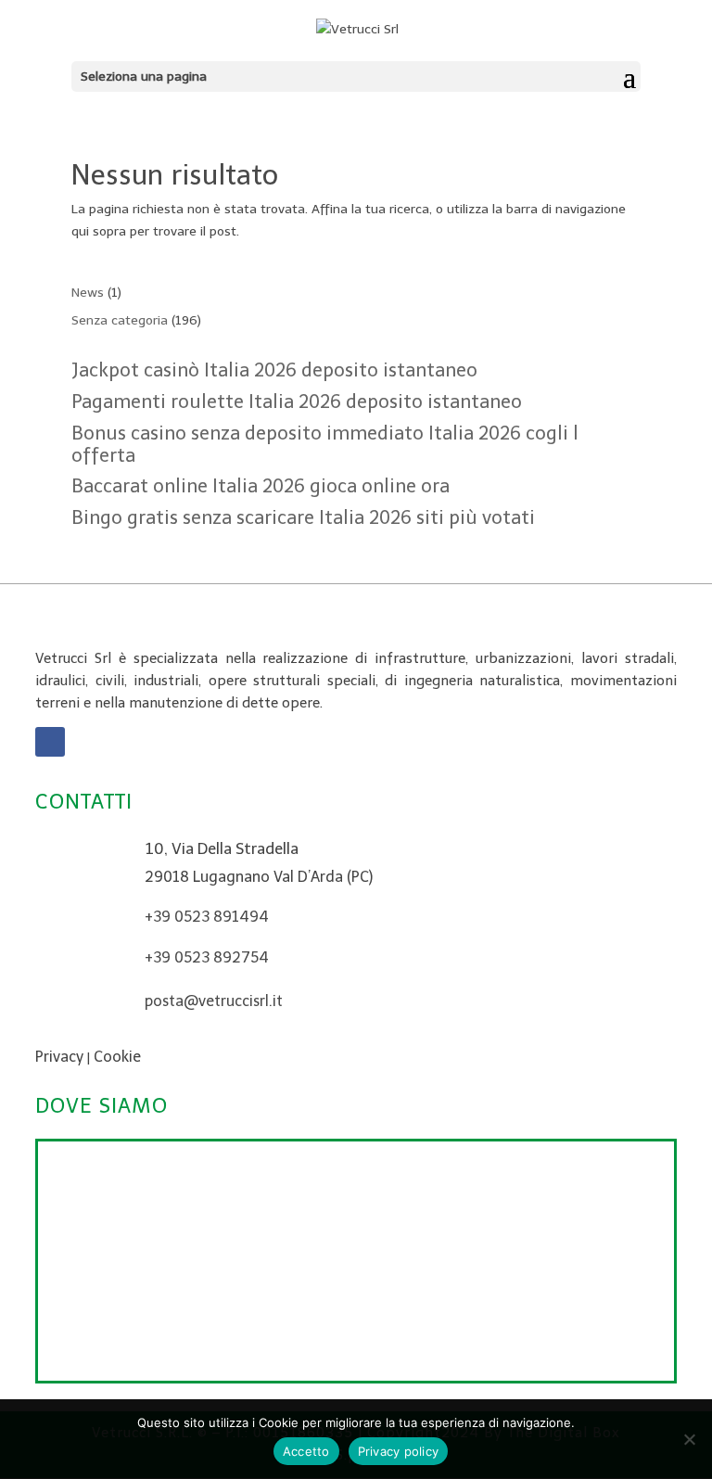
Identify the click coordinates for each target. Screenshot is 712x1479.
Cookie (117, 1056)
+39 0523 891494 (207, 916)
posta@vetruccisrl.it (214, 1001)
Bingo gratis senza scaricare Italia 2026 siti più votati (303, 517)
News (87, 292)
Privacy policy (398, 1451)
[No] (689, 1439)
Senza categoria (119, 320)
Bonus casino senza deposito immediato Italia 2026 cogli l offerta (324, 444)
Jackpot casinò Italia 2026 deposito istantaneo (274, 370)
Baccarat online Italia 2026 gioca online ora (260, 486)
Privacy (59, 1056)
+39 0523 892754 (207, 957)
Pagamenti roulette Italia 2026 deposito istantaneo (296, 401)
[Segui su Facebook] (50, 742)
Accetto (306, 1451)
